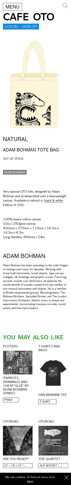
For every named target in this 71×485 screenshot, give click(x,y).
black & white (53, 200)
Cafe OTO (28, 17)
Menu (13, 7)
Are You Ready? (16, 459)
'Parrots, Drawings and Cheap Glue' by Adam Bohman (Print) (16, 386)
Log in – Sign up (21, 27)
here (30, 481)
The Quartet (49, 459)
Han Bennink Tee (52, 395)
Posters (10, 346)
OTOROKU (11, 421)
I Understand (66, 478)
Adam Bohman (14, 172)
